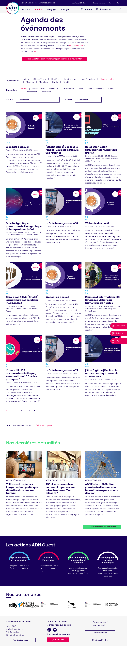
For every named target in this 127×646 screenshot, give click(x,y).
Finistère (55, 79)
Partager (65, 10)
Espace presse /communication (100, 623)
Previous (6, 605)
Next (120, 605)
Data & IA (53, 89)
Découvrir (26, 10)
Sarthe (55, 82)
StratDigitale (68, 89)
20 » (29, 410)
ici (35, 52)
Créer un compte (99, 3)
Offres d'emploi (100, 633)
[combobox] (38, 100)
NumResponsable (96, 89)
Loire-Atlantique (87, 79)
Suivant (35, 410)
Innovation (46, 92)
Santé (111, 89)
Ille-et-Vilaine (70, 79)
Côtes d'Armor (39, 79)
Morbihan (43, 82)
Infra (81, 89)
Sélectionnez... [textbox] (24, 100)
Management (31, 92)
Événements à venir (22, 426)
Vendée (66, 82)
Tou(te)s (25, 79)
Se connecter (114, 3)
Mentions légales (100, 640)
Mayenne (30, 82)
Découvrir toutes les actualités (102, 527)
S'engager (52, 10)
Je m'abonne (58, 640)
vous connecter (76, 46)
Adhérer (38, 10)
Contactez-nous (20, 640)
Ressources (105, 9)
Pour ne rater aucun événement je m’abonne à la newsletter (54, 59)
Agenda (88, 9)
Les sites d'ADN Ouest (79, 3)
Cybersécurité (38, 89)
